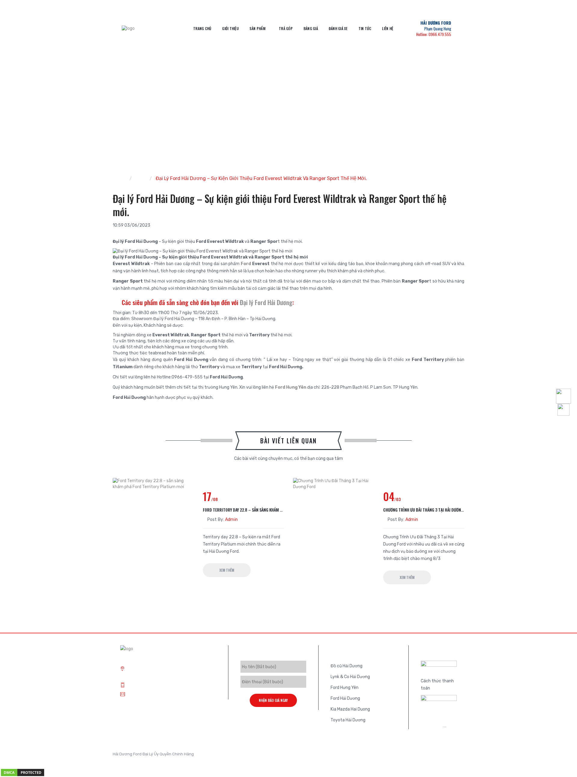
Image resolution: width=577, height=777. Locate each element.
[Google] (432, 755)
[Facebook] (441, 755)
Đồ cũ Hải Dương (346, 665)
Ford (246, 263)
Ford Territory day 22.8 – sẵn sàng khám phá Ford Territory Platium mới (243, 510)
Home (119, 178)
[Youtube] (450, 755)
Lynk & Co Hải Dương (350, 676)
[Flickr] (459, 755)
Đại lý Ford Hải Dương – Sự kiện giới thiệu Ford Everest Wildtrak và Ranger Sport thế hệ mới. (261, 178)
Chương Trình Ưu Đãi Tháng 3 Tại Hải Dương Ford (423, 510)
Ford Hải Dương (345, 698)
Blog (141, 178)
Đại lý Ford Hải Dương (265, 302)
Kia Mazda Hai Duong (350, 709)
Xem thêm (226, 570)
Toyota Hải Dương (348, 720)
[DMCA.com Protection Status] (22, 772)
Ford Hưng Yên (290, 387)
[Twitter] (423, 755)
